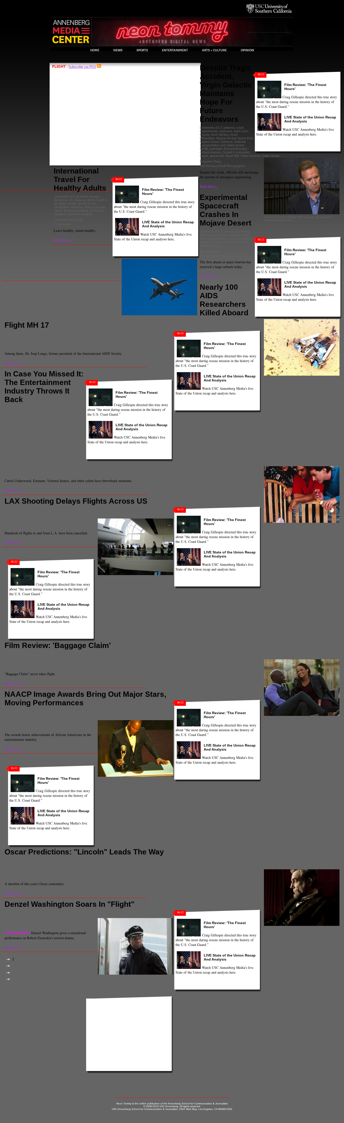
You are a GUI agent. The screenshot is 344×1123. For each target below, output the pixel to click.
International (152, 333)
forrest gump (13, 916)
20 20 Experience (39, 408)
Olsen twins (43, 443)
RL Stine (76, 447)
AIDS (30, 333)
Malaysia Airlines (60, 337)
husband (291, 654)
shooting (31, 517)
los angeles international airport (110, 513)
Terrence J (226, 657)
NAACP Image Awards (116, 715)
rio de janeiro (60, 447)
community (56, 333)
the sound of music (39, 457)
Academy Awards (57, 860)
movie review (33, 916)
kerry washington (87, 715)
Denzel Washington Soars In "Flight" (69, 904)
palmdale (215, 149)
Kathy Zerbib (14, 469)
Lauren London (28, 657)
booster (94, 196)
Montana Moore (93, 657)
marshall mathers (17, 436)
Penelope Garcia (63, 443)
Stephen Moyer (36, 454)
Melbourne (93, 337)
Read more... (63, 239)
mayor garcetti (143, 513)
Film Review (233, 654)
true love (273, 657)
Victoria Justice (58, 461)
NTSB (204, 149)
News (117, 50)
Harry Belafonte (32, 715)
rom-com (167, 657)
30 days (32, 654)
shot (147, 337)
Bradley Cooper (168, 860)
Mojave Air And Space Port (234, 138)
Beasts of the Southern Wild (46, 711)
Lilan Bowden (50, 433)
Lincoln (129, 864)
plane (9, 517)
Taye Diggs (210, 657)
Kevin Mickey (220, 135)
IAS (140, 333)
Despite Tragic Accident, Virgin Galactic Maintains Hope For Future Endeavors (226, 93)
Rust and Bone (290, 864)
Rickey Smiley (149, 657)
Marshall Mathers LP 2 (45, 436)
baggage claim (88, 654)
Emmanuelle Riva (246, 860)
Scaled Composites (236, 152)
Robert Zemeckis (54, 916)
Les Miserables (99, 864)
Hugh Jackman (307, 860)
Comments (61, 196)
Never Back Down (145, 715)
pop (8, 447)
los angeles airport (75, 513)
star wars (181, 657)
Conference (73, 333)
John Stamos (38, 429)
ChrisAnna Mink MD (68, 219)
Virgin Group (270, 156)
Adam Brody (47, 654)
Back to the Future (55, 913)
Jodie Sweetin (18, 429)
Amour (115, 860)
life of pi (117, 864)
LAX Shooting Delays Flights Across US (76, 501)
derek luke (138, 654)
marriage (47, 657)
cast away (76, 913)
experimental (209, 131)
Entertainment (175, 50)
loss (45, 337)
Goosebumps (14, 425)
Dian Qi (10, 921)
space (204, 156)
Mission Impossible (67, 657)
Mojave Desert (210, 142)
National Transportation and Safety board (223, 143)
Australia (41, 333)
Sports (142, 50)
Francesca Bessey (17, 342)
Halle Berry (12, 715)
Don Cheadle (103, 711)
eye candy (41, 422)
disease (80, 200)
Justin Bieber (57, 429)
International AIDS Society (23, 337)
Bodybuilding (72, 411)
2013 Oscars (35, 860)
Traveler (69, 210)
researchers (134, 337)
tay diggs (194, 657)
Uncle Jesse (72, 457)
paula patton (130, 657)
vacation (60, 214)
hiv (134, 333)
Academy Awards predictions (90, 860)
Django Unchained (79, 711)
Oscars (182, 864)
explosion (225, 131)
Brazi (8, 415)
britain (18, 415)
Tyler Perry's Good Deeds (110, 718)
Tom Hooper (81, 867)
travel (58, 210)
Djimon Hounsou (169, 654)
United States (37, 461)
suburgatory (56, 454)
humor (278, 654)
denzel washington (220, 860)
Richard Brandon (235, 149)
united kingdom (15, 461)
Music (64, 440)
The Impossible (40, 867)
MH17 (106, 337)
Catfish (10, 418)
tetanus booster (94, 207)
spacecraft (217, 156)
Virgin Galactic (250, 156)
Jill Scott (323, 654)
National (227, 142)
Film (186, 654)
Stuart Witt (232, 156)
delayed (74, 509)
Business (60, 200)
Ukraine (156, 337)
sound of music (54, 450)
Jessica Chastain (32, 864)
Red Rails (46, 718)
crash (240, 127)
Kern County (208, 238)
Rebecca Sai (13, 723)
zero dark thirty (101, 867)
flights (153, 509)
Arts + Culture (214, 50)
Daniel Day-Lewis (193, 860)
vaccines (73, 214)
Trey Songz (258, 657)
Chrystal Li (13, 522)
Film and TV (198, 654)
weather (86, 214)
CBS (19, 418)
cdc (70, 200)
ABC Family (35, 411)
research (118, 337)
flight (62, 203)
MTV (55, 440)
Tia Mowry (242, 657)
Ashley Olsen (53, 411)
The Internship (15, 457)
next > (16, 973)
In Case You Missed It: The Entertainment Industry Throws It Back (44, 387)
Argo (136, 860)
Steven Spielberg (17, 867)
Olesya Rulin (24, 443)
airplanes (46, 509)
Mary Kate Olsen (27, 440)
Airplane (32, 509)
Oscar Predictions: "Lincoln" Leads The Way (84, 852)
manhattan (68, 433)
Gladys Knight (160, 711)
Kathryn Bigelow (76, 864)
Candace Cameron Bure (40, 415)
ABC (22, 411)
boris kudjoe (108, 654)
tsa (56, 517)
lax (22, 513)
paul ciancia (163, 513)
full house (64, 422)
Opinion (247, 50)
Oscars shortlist (244, 864)
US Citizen (96, 210)
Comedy (124, 654)
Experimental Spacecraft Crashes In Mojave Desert (225, 210)
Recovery (42, 447)
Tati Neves (73, 454)
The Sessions (62, 867)
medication (62, 207)
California (228, 127)
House (49, 715)
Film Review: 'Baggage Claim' (58, 645)
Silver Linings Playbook (317, 864)
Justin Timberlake (27, 433)
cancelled (60, 509)
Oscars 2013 (197, 864)
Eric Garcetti (90, 509)
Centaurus (31, 418)
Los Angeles (52, 513)
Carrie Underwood (71, 415)
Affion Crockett (67, 654)
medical (79, 337)
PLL (79, 443)
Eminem (68, 418)
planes (19, 517)
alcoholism (34, 913)
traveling (82, 210)
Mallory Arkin (15, 873)
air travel (82, 196)
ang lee (127, 860)
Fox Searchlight (262, 654)
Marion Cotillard (146, 864)
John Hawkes (54, 864)
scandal (60, 718)
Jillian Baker (14, 663)
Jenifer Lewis (307, 654)
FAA (102, 509)
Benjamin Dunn (210, 161)
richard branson (210, 152)
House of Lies (64, 715)
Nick (72, 440)
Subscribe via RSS (82, 67)
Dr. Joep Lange (101, 333)
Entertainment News (19, 422)
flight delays (139, 509)
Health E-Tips (87, 203)
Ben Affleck (148, 860)
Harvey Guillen (35, 425)
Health (71, 203)
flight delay (122, 509)
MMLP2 (45, 440)
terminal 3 (45, 517)
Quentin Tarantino (26, 718)
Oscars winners (267, 864)
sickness (77, 207)
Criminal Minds (50, 418)
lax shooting (34, 513)
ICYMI (51, 425)
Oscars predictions (220, 864)
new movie (112, 657)
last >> (17, 979)
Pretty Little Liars (23, 447)
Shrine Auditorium (79, 718)
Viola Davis (137, 718)
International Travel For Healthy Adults (80, 179)
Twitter (58, 457)
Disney (152, 654)
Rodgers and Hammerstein (23, 450)
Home (94, 50)
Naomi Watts (167, 864)
